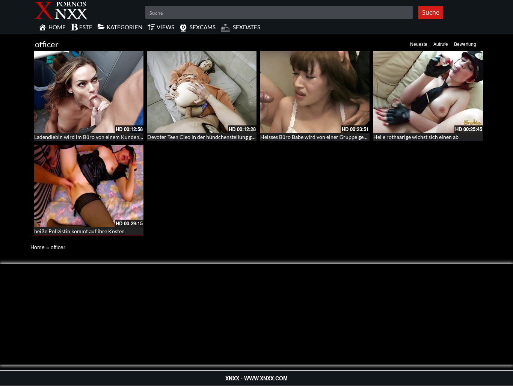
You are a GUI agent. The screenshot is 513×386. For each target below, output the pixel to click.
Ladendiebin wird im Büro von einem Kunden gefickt (95, 137)
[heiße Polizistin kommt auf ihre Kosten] (88, 186)
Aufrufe (440, 44)
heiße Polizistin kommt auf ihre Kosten (79, 231)
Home (37, 247)
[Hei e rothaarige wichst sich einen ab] (428, 92)
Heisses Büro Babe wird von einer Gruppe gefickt (317, 137)
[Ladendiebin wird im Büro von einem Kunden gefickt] (88, 92)
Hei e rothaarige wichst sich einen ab (416, 137)
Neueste (418, 44)
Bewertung (465, 44)
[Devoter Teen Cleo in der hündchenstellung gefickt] (201, 92)
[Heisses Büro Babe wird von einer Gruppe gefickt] (315, 92)
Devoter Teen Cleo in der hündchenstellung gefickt (205, 137)
